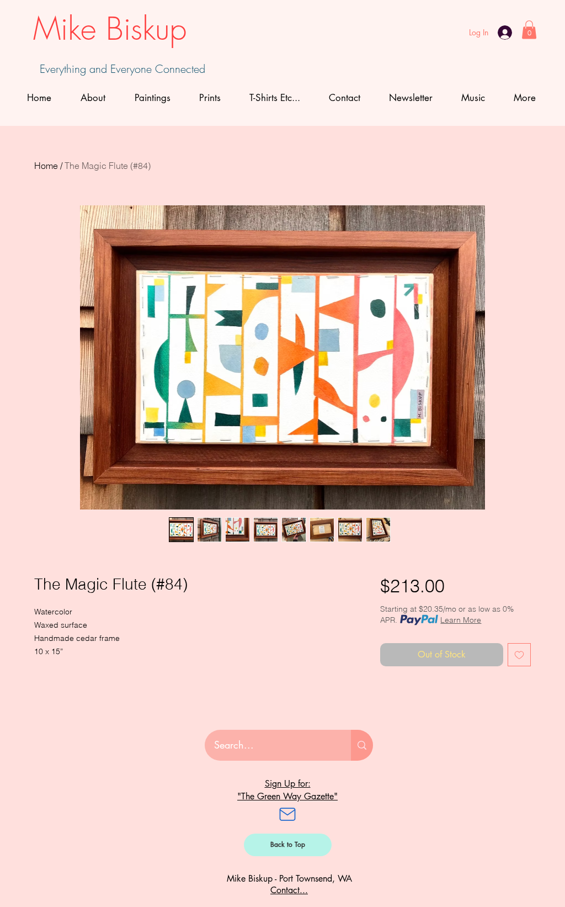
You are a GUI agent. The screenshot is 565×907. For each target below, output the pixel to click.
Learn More (460, 620)
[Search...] (362, 745)
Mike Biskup (109, 28)
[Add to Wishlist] (519, 654)
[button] (529, 29)
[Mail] (287, 814)
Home (46, 165)
